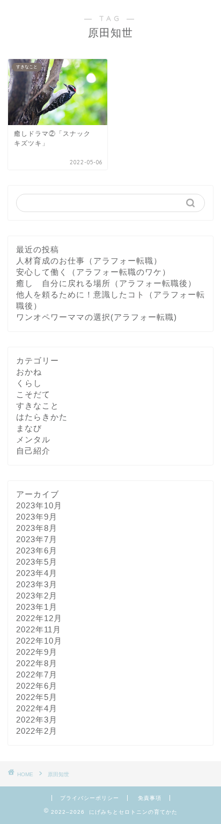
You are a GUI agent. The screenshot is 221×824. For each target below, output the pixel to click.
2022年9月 (36, 652)
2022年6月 (36, 685)
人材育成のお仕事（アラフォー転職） (89, 260)
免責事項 (149, 798)
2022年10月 (39, 640)
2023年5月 (36, 561)
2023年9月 (36, 516)
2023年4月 (36, 573)
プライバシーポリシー (89, 798)
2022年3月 (36, 719)
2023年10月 (39, 505)
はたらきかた (42, 416)
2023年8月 (36, 528)
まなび (29, 428)
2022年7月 (36, 674)
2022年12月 (39, 618)
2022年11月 (38, 629)
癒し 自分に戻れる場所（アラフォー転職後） (106, 283)
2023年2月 (36, 595)
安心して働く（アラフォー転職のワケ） (93, 271)
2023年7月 (36, 539)
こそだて (33, 394)
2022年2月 (36, 730)
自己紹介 (33, 450)
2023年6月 (36, 550)
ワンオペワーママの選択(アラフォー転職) (96, 317)
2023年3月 (36, 584)
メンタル (33, 439)
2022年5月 (36, 697)
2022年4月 (36, 708)
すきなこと (37, 405)
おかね (29, 371)
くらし (29, 383)
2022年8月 (36, 663)
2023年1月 (36, 606)
